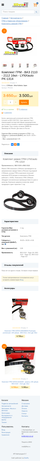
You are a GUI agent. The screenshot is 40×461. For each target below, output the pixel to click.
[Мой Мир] (18, 144)
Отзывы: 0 (13, 83)
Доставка (25, 406)
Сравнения (5, 435)
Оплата (24, 408)
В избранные (23, 109)
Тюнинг (4, 422)
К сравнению (8, 112)
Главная (5, 18)
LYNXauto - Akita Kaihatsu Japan (17, 85)
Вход (21, 280)
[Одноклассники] (15, 144)
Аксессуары (6, 413)
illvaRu (26, 458)
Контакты (25, 416)
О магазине (26, 403)
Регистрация (6, 432)
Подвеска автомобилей (10, 403)
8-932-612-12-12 (27, 436)
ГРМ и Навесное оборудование (15, 21)
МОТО (4, 420)
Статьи (24, 413)
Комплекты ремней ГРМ (12, 24)
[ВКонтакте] (12, 144)
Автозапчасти (16, 18)
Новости (24, 411)
